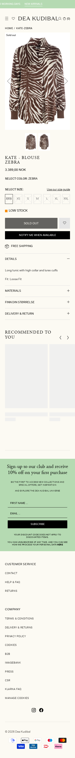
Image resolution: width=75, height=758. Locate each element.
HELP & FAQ (12, 582)
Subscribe (38, 524)
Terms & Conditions (19, 619)
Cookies (11, 645)
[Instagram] (34, 712)
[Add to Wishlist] (64, 223)
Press (9, 672)
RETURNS (11, 591)
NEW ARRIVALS (30, 4)
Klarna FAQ (13, 689)
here (60, 545)
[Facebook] (41, 712)
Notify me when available (37, 235)
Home (9, 28)
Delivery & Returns (19, 627)
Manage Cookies (17, 698)
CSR (7, 680)
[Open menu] (6, 18)
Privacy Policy (15, 636)
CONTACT (11, 573)
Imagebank (13, 663)
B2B (7, 654)
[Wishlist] (13, 18)
